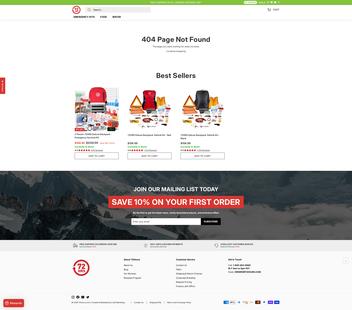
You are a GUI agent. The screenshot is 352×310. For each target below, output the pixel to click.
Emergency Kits (84, 17)
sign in (262, 2)
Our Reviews (130, 273)
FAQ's (179, 269)
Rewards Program (132, 278)
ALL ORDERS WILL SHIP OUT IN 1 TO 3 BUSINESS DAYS (175, 2)
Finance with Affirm (185, 286)
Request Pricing (184, 282)
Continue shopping (176, 51)
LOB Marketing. (118, 302)
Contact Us (181, 265)
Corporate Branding (185, 278)
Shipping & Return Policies (189, 273)
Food (103, 17)
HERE (94, 247)
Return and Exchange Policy (179, 302)
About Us (128, 265)
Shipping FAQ (155, 302)
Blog (126, 269)
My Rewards (250, 2)
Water (116, 17)
